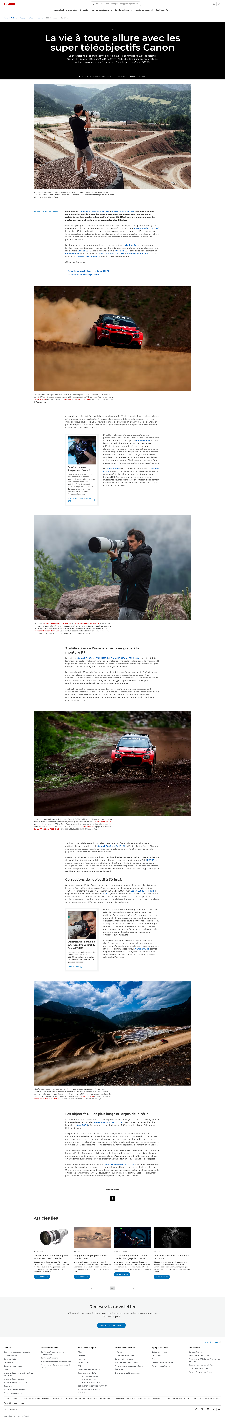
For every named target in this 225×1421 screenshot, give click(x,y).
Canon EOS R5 (72, 254)
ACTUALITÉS (38, 1251)
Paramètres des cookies (14, 1403)
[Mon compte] (214, 4)
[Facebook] (196, 1409)
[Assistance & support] (154, 10)
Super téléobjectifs (120, 76)
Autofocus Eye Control (138, 76)
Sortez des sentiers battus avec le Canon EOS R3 (88, 271)
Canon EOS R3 (84, 251)
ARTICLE (112, 30)
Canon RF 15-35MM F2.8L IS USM (119, 1164)
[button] (92, 1288)
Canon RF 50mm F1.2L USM (111, 254)
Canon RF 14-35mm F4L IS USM (47, 1099)
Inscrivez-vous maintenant (111, 1325)
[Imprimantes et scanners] (113, 10)
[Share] (112, 1198)
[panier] (219, 4)
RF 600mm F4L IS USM (123, 211)
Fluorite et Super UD (103, 822)
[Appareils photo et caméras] (78, 10)
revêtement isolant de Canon (46, 631)
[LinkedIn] (208, 1409)
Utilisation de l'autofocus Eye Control (83, 275)
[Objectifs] (89, 10)
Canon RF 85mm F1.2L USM (140, 254)
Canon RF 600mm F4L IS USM (86, 623)
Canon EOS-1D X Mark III (88, 256)
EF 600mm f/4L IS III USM (146, 228)
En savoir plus (42, 1277)
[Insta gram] (202, 1409)
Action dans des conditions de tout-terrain (95, 76)
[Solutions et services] (133, 10)
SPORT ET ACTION (120, 1251)
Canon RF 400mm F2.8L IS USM (94, 211)
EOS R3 (150, 860)
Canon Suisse (9, 1409)
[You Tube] (219, 1409)
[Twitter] (214, 1409)
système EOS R (122, 251)
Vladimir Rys (131, 245)
